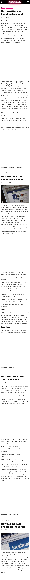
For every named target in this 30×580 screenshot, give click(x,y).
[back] (2, 2)
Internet (8, 373)
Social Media (9, 7)
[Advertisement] (15, 64)
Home (3, 7)
